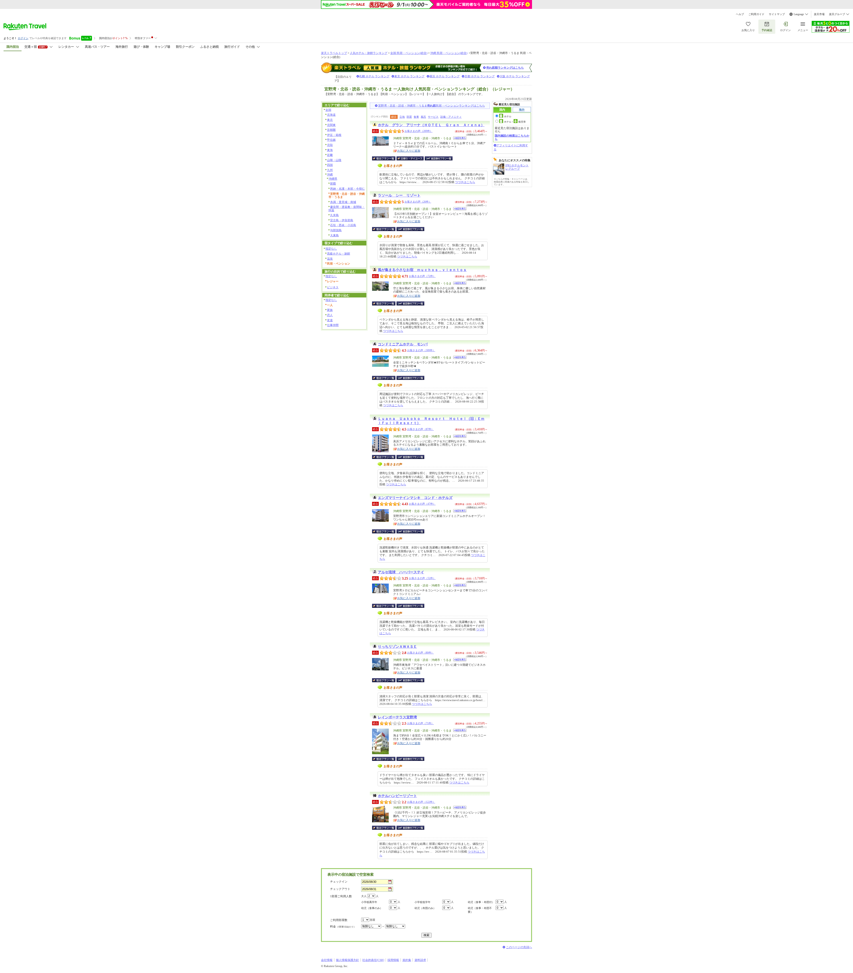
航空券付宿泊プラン (438, 158)
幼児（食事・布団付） (481, 902)
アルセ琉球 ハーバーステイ (401, 572)
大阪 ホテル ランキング (515, 76)
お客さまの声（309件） (421, 350)
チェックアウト (340, 889)
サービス (433, 116)
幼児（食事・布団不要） (480, 910)
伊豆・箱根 (334, 135)
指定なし (331, 248)
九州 (330, 170)
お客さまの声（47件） (422, 503)
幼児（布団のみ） (425, 908)
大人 (364, 896)
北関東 (331, 125)
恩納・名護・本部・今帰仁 (347, 188)
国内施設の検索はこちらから (512, 137)
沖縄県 (333, 178)
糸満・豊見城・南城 (343, 202)
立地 (402, 116)
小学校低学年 (422, 902)
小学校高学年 (369, 902)
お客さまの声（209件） (418, 131)
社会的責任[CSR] (373, 960)
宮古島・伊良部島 (341, 220)
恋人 (330, 315)
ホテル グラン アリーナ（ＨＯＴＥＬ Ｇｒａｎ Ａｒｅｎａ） (431, 125)
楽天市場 (819, 14)
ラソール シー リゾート (399, 195)
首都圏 (331, 130)
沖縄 (330, 174)
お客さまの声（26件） (418, 201)
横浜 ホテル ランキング (444, 76)
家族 (330, 310)
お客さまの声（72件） (422, 276)
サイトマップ (777, 14)
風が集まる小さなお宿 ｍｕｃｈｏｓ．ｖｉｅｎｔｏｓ (422, 270)
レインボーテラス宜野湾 (397, 717)
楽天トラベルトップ (334, 53)
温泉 (330, 258)
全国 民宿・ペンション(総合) (408, 53)
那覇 (333, 183)
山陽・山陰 (334, 160)
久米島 (334, 215)
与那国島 (336, 230)
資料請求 (420, 960)
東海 (330, 150)
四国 (330, 165)
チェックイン (338, 881)
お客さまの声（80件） (420, 652)
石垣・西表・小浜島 (343, 225)
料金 (343, 926)
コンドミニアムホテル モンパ (403, 344)
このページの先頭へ (519, 947)
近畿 (330, 155)
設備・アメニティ (451, 116)
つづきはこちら (465, 182)
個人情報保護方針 (347, 960)
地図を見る (459, 138)
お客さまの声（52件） (422, 578)
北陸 (330, 145)
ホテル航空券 (515, 121)
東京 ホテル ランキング (409, 76)
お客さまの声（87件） (420, 429)
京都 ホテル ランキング (479, 76)
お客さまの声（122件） (421, 802)
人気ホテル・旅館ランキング (368, 53)
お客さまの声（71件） (420, 723)
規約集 (407, 960)
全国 (328, 110)
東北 (330, 120)
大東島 (334, 235)
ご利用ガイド (756, 14)
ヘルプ (740, 14)
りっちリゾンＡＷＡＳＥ (397, 646)
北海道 (331, 114)
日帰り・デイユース (410, 158)
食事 (416, 116)
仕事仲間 (333, 325)
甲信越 (331, 140)
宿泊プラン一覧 (386, 158)
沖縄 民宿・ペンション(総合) (448, 53)
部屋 (409, 116)
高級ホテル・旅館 (338, 253)
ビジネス (333, 287)
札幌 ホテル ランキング (374, 76)
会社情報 (327, 960)
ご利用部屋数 (338, 920)
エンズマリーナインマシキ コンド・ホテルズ (415, 498)
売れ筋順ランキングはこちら (505, 67)
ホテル (507, 116)
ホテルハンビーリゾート (397, 796)
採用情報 (393, 960)
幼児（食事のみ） (372, 908)
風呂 (423, 116)
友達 (330, 320)
